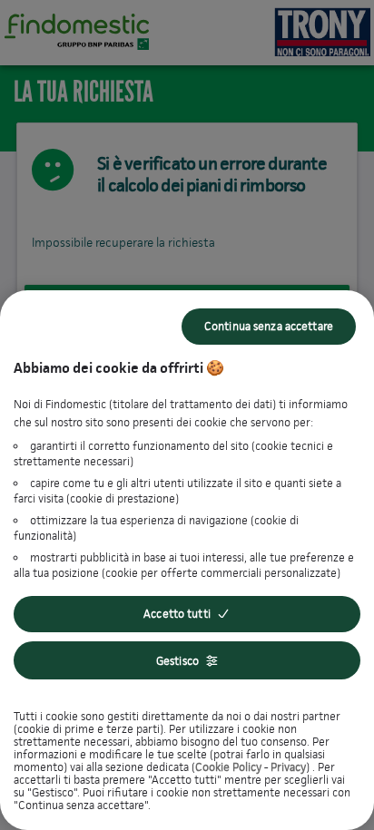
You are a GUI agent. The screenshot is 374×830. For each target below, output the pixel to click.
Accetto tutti (177, 613)
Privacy (288, 767)
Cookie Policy (228, 767)
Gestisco (177, 661)
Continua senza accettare (268, 326)
